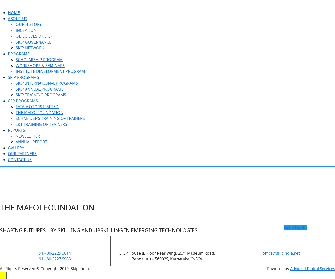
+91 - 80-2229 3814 (54, 253)
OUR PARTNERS (22, 153)
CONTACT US (20, 159)
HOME (14, 12)
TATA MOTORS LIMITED (37, 106)
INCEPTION (26, 30)
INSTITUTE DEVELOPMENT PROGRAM (50, 71)
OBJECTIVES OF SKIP (34, 36)
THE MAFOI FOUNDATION (39, 112)
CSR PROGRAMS (23, 101)
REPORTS (16, 130)
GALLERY (16, 148)
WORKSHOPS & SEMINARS (40, 65)
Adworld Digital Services (312, 268)
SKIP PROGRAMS (23, 77)
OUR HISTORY (29, 24)
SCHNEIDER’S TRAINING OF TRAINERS (50, 118)
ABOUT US (17, 18)
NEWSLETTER (28, 136)
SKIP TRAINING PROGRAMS (41, 95)
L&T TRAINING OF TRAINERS (41, 124)
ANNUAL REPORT (31, 142)
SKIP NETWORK (30, 48)
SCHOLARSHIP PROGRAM (39, 59)
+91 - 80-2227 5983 (54, 259)
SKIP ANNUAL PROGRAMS (40, 89)
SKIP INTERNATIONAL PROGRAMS (47, 83)
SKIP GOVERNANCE (33, 42)
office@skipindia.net (281, 253)
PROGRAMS (19, 54)
